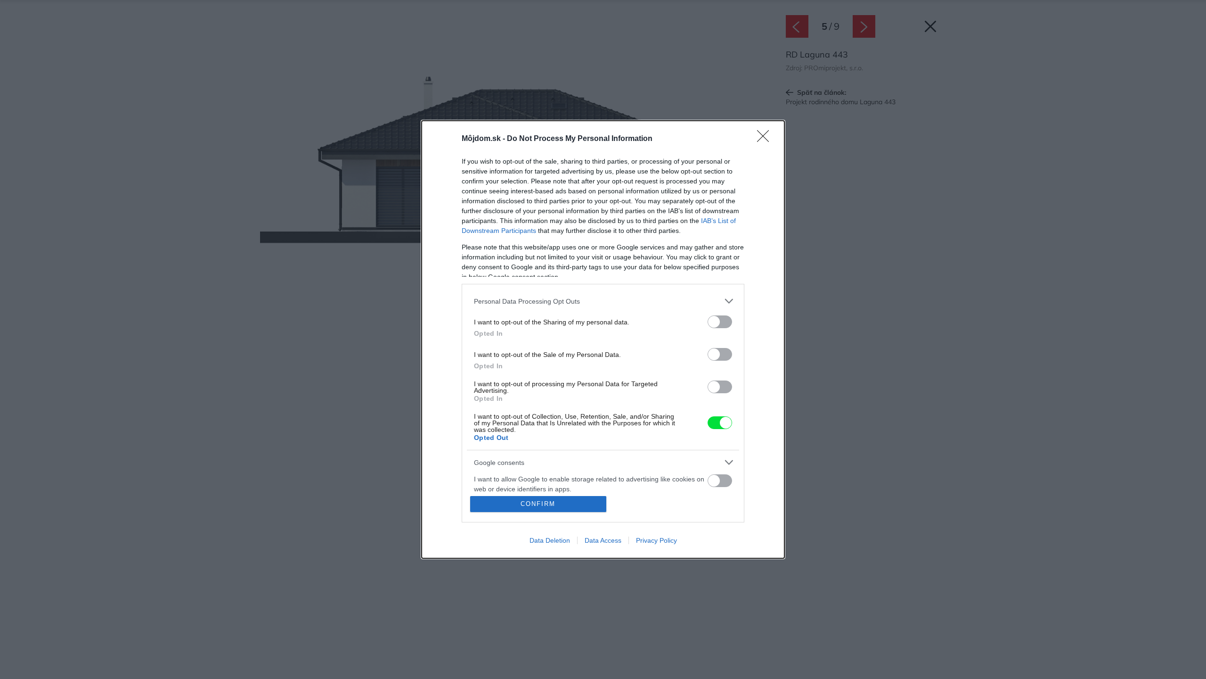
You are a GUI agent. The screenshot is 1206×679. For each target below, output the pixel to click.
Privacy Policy (656, 540)
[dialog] (603, 339)
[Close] (766, 139)
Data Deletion (550, 540)
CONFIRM (538, 503)
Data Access (603, 540)
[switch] (720, 321)
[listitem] (603, 301)
